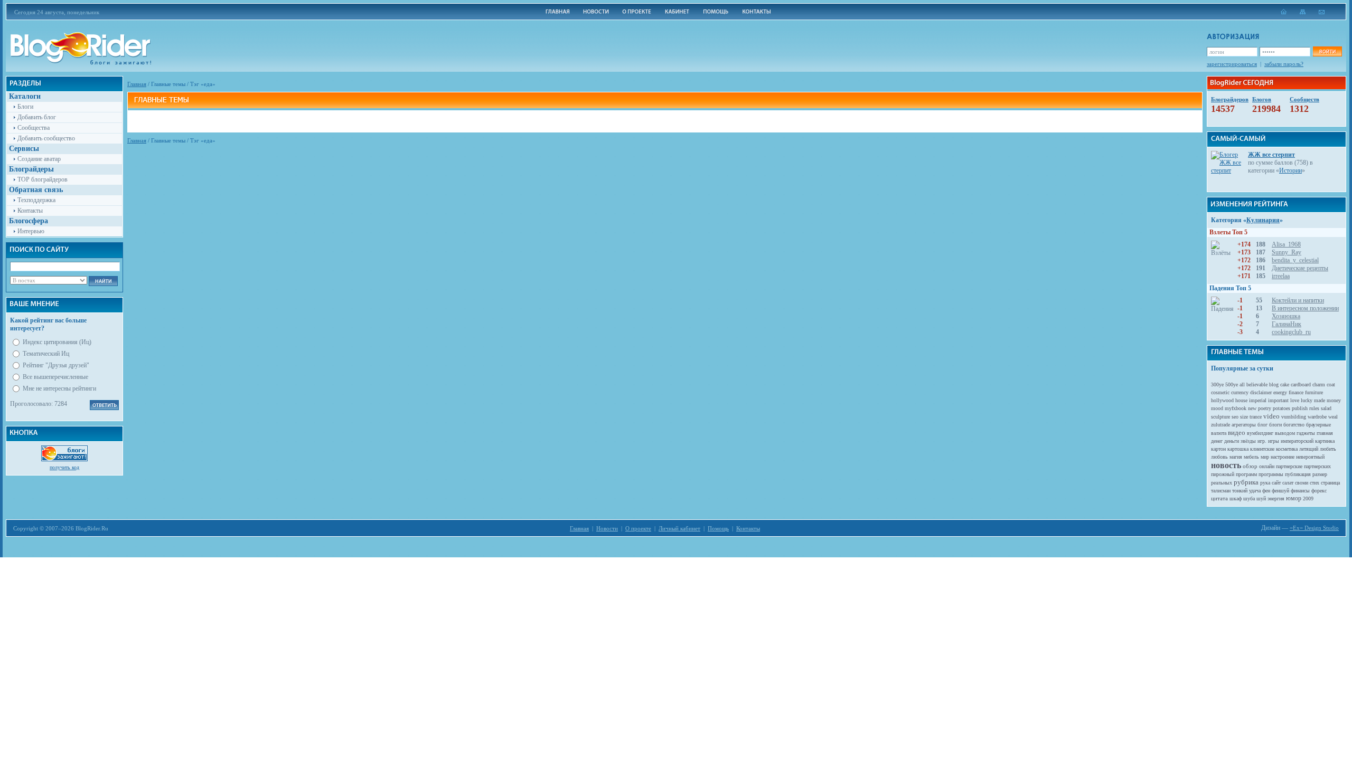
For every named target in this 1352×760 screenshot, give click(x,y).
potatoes (1281, 408)
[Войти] (1327, 51)
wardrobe (1317, 417)
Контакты (30, 210)
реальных (1221, 483)
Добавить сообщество (46, 138)
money (1334, 400)
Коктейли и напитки (1298, 300)
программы (1271, 474)
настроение (1282, 457)
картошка (1237, 449)
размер (1319, 474)
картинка (1325, 441)
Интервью (30, 231)
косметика (1287, 449)
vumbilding (1293, 417)
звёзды (1248, 441)
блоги (1275, 425)
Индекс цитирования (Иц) (57, 342)
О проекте (638, 528)
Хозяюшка (1286, 316)
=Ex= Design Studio (1314, 528)
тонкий (1239, 490)
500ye (1231, 384)
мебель (1251, 457)
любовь (1219, 457)
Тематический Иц (46, 353)
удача (1255, 490)
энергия (1276, 498)
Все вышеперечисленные (55, 377)
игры (1273, 441)
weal (1333, 417)
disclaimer (1261, 392)
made (1319, 400)
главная (1325, 433)
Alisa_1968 (1286, 244)
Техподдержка (36, 200)
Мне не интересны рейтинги (59, 388)
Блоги (25, 106)
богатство (1293, 425)
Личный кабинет (679, 528)
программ (1246, 474)
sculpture (1220, 417)
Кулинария (1263, 220)
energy (1280, 392)
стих (1314, 483)
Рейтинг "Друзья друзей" (56, 365)
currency (1239, 392)
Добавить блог (36, 117)
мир (1265, 457)
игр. (1261, 441)
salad (1326, 408)
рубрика (1246, 482)
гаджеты (1306, 433)
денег (1217, 441)
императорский (1297, 441)
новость (1226, 465)
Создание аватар (39, 159)
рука (1265, 483)
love (1294, 400)
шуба (1249, 498)
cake (1284, 384)
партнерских (1317, 466)
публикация (1298, 474)
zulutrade (1220, 425)
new (1252, 408)
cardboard (1301, 384)
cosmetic (1220, 392)
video (1271, 416)
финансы (1300, 490)
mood (1217, 408)
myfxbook (1235, 408)
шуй (1261, 498)
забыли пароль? (1283, 64)
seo (1235, 417)
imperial (1257, 400)
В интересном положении (1305, 308)
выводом (1285, 433)
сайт (1276, 483)
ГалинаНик (1286, 324)
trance (1256, 417)
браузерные (1318, 425)
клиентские (1262, 449)
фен (1266, 490)
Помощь (718, 528)
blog (1274, 384)
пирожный (1222, 474)
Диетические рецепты (1300, 268)
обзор (1250, 466)
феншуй (1280, 490)
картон (1218, 449)
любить (1328, 449)
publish (1300, 408)
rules (1314, 408)
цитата (1219, 498)
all (1242, 384)
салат (1287, 483)
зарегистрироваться (1232, 64)
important (1278, 400)
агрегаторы (1244, 425)
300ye (1217, 384)
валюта (1218, 433)
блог (1262, 425)
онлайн (1266, 466)
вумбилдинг (1260, 433)
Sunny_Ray (1286, 252)
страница (1330, 483)
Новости (607, 528)
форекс (1319, 490)
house (1241, 400)
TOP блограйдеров (42, 179)
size (1244, 417)
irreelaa (1281, 276)
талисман (1221, 490)
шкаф (1235, 498)
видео (1236, 432)
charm (1318, 384)
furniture (1314, 392)
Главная (136, 84)
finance (1296, 392)
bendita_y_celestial (1295, 260)
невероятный (1310, 457)
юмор (1293, 498)
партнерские (1289, 466)
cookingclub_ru (1291, 332)
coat (1331, 384)
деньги (1231, 441)
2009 (1308, 498)
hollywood (1222, 400)
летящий (1308, 449)
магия (1235, 457)
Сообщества (33, 127)
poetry (1264, 408)
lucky (1306, 400)
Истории (1290, 170)
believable (1257, 384)
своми (1301, 483)
